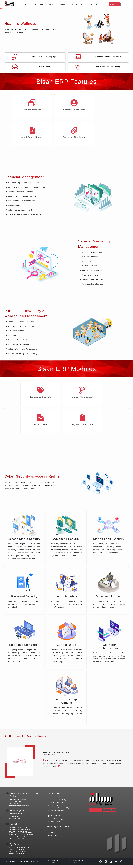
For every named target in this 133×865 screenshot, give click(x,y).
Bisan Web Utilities (53, 794)
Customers (51, 5)
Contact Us (84, 5)
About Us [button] (95, 5)
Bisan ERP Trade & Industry (56, 772)
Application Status (53, 807)
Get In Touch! (95, 782)
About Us (109, 782)
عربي (125, 4)
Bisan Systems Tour (54, 769)
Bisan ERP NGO (52, 777)
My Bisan (115, 4)
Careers (74, 5)
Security (49, 802)
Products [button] (28, 5)
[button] (3, 122)
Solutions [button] (39, 5)
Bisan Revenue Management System (59, 780)
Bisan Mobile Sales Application (57, 791)
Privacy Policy (51, 805)
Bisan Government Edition (56, 775)
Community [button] (63, 5)
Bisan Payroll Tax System (55, 783)
